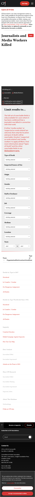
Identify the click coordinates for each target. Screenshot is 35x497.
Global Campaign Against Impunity (14, 337)
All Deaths (6, 292)
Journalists (7, 93)
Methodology (7, 404)
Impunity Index (7, 392)
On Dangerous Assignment (11, 287)
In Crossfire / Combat (9, 282)
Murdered (6, 277)
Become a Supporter (15, 425)
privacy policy (10, 483)
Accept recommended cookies (17, 493)
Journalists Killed (8, 354)
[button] (17, 159)
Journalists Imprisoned (10, 359)
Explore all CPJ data (7, 9)
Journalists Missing (8, 382)
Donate (29, 425)
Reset (30, 35)
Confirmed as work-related (12, 101)
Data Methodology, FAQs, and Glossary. (16, 24)
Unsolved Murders (8, 332)
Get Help (25, 3)
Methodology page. (12, 150)
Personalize (17, 488)
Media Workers (18, 93)
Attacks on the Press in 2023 (11, 364)
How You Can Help (9, 342)
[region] (17, 484)
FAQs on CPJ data (8, 409)
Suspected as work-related (12, 103)
